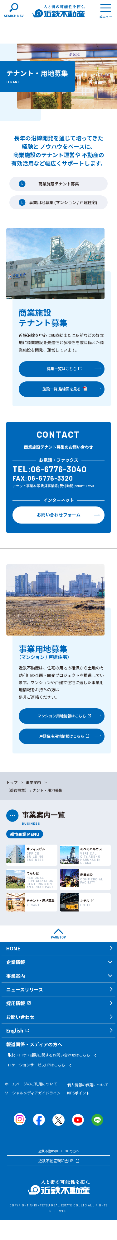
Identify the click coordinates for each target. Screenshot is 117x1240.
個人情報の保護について (87, 1084)
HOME (13, 948)
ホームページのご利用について (31, 1083)
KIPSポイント (78, 1092)
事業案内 (33, 782)
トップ (11, 782)
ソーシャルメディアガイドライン (33, 1092)
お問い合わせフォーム (58, 514)
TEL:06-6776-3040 (49, 469)
